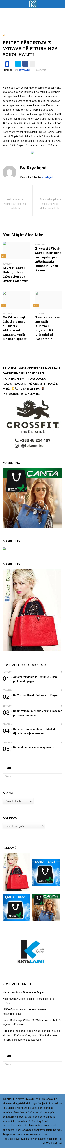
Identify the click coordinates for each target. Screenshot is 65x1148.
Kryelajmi (24, 70)
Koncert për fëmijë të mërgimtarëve (29, 747)
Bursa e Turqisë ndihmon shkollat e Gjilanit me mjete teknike (30, 731)
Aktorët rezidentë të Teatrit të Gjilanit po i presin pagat (30, 679)
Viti (5, 35)
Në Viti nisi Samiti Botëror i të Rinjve (30, 695)
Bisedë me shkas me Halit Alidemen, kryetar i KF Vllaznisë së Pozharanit (47, 328)
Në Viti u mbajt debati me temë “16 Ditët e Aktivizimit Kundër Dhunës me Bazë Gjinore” (15, 328)
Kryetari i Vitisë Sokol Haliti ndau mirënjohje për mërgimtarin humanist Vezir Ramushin (48, 259)
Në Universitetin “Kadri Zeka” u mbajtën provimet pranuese (32, 713)
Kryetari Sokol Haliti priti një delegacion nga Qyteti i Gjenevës (15, 274)
